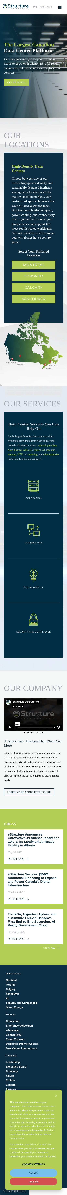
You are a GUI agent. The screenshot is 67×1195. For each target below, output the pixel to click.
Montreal (33, 265)
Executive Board (16, 1066)
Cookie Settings (14, 1191)
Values (10, 1075)
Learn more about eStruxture (29, 792)
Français (46, 7)
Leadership (13, 1062)
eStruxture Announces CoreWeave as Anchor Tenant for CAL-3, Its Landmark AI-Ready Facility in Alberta (33, 840)
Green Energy (14, 1007)
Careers (11, 1084)
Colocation (12, 1021)
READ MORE (16, 859)
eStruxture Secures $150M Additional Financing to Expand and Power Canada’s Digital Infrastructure (32, 879)
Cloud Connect (15, 1039)
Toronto (33, 276)
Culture (10, 1080)
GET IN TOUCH (16, 82)
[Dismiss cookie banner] (56, 1096)
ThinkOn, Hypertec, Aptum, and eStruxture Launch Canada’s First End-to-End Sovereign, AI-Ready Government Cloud (32, 919)
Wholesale (12, 1030)
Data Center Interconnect (21, 1048)
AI (7, 998)
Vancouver (33, 299)
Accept (33, 1172)
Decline (33, 1181)
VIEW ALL (49, 947)
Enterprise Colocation (19, 1025)
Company (12, 1071)
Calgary (33, 287)
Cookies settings (33, 1164)
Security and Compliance (21, 1002)
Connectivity (13, 1034)
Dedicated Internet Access (22, 1043)
